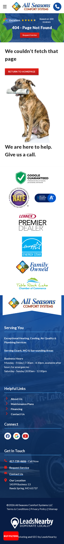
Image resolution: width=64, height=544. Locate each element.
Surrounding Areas (42, 350)
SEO (34, 536)
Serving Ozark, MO (16, 350)
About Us (16, 398)
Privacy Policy (39, 508)
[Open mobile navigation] (5, 6)
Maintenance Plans (22, 403)
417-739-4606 (17, 461)
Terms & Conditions (18, 508)
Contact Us (18, 414)
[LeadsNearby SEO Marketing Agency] (32, 524)
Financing (16, 409)
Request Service (19, 467)
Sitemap (53, 508)
